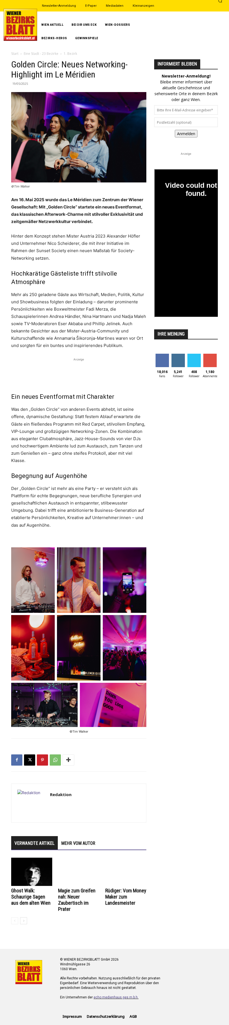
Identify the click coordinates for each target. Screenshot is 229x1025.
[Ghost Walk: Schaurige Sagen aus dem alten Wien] (31, 872)
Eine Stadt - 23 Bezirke (41, 53)
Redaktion (60, 794)
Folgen (178, 356)
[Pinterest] (42, 760)
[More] (68, 760)
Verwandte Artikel (34, 843)
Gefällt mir (162, 358)
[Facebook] (16, 760)
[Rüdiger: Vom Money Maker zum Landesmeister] (125, 872)
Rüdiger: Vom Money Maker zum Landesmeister (125, 897)
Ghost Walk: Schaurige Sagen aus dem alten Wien (31, 897)
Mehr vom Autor (78, 843)
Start (14, 53)
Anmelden (186, 133)
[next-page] (23, 920)
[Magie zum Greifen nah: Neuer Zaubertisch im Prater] (78, 872)
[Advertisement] (78, 370)
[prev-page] (14, 920)
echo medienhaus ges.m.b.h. (116, 997)
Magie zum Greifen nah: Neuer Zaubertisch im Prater (77, 900)
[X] (29, 760)
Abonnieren (210, 358)
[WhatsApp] (55, 760)
